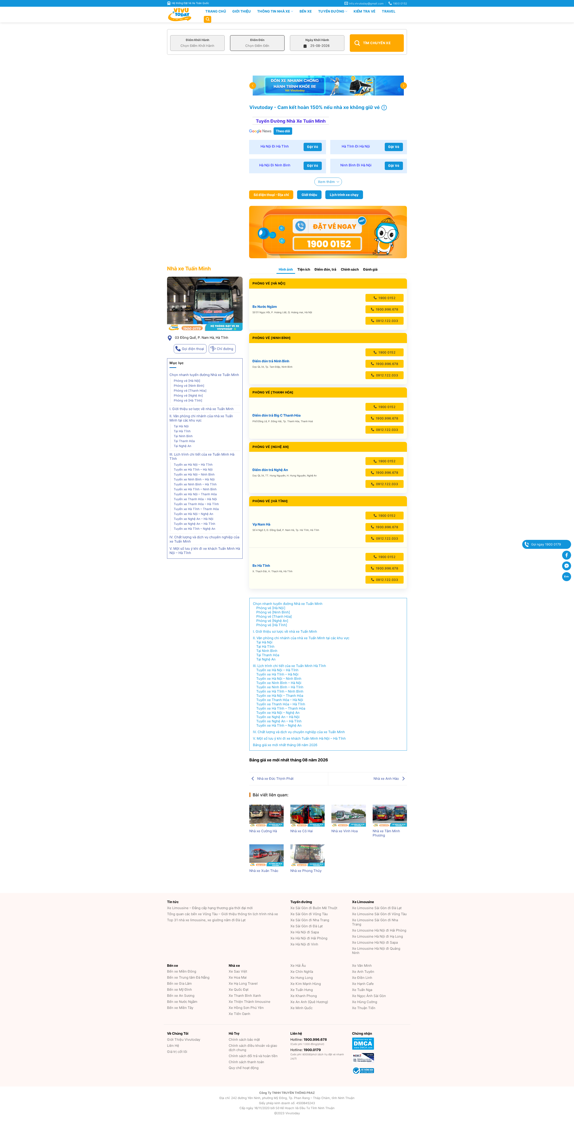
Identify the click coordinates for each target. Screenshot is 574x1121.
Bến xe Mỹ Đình (179, 989)
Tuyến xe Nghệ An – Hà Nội (193, 519)
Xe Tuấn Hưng (301, 990)
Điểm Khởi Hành (197, 40)
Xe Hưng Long (301, 977)
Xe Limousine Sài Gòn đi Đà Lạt (377, 908)
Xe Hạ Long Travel (243, 983)
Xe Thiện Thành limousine (249, 1001)
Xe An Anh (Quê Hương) (309, 1002)
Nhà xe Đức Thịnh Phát (275, 778)
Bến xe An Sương (180, 995)
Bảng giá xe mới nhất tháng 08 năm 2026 (285, 745)
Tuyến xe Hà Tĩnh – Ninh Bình (195, 489)
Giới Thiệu (241, 11)
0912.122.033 (386, 321)
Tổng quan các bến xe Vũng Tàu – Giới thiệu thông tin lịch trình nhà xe (222, 914)
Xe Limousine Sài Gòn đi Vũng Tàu (379, 914)
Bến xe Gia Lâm (179, 983)
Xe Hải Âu (298, 965)
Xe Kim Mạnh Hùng (305, 984)
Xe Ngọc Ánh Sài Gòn (369, 996)
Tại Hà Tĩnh (182, 431)
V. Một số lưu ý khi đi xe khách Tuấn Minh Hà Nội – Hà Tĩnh (205, 550)
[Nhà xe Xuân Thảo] (266, 855)
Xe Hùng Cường (364, 1002)
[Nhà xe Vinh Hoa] (348, 816)
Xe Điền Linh (362, 977)
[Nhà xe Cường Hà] (266, 816)
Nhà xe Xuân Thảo (263, 871)
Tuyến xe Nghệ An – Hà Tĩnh (194, 524)
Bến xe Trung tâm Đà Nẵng (188, 977)
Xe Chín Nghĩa (301, 971)
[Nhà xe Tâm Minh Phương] (390, 816)
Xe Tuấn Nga (362, 990)
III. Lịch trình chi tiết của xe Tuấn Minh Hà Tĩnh (202, 456)
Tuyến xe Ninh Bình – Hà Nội (194, 479)
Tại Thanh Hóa (184, 441)
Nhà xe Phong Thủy (306, 871)
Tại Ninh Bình (183, 436)
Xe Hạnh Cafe (363, 984)
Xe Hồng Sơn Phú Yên (246, 1008)
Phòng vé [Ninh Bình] (189, 385)
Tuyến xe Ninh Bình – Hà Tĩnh (195, 484)
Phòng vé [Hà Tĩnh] (188, 400)
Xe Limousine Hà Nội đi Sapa (375, 942)
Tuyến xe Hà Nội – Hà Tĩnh (193, 464)
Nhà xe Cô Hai (301, 831)
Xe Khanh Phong (303, 996)
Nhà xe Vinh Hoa (344, 831)
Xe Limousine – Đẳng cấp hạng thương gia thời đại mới (210, 908)
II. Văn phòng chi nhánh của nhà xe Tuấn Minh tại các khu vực (201, 418)
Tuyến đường (331, 11)
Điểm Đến (257, 40)
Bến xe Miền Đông (181, 971)
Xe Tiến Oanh (239, 1014)
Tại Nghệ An (182, 446)
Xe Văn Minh (362, 965)
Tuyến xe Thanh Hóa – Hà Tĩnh (196, 504)
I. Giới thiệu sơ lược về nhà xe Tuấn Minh (202, 409)
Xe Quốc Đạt (238, 989)
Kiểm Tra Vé (364, 11)
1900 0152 (387, 298)
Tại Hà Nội (181, 426)
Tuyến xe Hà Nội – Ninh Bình (194, 474)
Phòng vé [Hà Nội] (187, 380)
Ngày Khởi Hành (317, 40)
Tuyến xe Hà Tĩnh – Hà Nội (193, 469)
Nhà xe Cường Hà (263, 831)
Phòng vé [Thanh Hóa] (190, 390)
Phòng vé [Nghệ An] (188, 395)
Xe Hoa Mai (238, 977)
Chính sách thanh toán (246, 1062)
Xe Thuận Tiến (363, 1008)
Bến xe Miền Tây (180, 1008)
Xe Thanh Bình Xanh (245, 995)
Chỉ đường (225, 349)
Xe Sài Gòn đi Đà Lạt (306, 926)
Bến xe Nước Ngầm (182, 1001)
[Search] (207, 19)
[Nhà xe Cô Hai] (307, 816)
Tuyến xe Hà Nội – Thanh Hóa (195, 494)
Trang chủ (215, 11)
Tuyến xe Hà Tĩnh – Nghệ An (194, 528)
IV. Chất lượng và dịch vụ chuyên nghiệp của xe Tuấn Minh (204, 539)
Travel (389, 11)
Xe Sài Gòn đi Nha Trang (309, 920)
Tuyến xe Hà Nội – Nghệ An (193, 514)
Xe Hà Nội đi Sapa (304, 932)
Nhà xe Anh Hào (387, 778)
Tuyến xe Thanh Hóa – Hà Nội (195, 499)
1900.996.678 (386, 309)
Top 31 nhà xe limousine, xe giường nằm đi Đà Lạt (206, 920)
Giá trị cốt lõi (177, 1051)
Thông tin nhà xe (273, 11)
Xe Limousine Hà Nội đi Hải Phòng (379, 930)
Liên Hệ (173, 1045)
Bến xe (306, 11)
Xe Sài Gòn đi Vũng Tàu (309, 914)
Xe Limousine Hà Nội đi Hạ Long (377, 936)
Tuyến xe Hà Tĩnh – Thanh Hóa (196, 509)
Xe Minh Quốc (301, 1008)
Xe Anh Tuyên (363, 971)
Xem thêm (326, 182)
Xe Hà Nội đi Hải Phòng (308, 938)
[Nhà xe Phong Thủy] (307, 855)
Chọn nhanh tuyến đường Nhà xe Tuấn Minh (204, 375)
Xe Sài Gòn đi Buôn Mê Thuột (313, 908)
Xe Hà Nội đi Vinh (304, 944)
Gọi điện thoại (193, 349)
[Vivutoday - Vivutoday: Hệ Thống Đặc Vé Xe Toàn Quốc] (181, 14)
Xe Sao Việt (238, 971)
